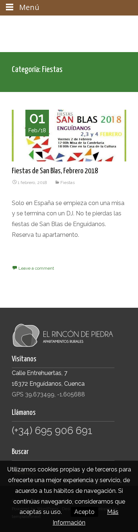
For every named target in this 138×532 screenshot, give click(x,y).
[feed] (72, 24)
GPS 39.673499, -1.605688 (48, 394)
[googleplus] (91, 24)
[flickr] (63, 24)
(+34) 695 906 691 (52, 430)
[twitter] (53, 24)
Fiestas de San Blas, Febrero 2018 (55, 171)
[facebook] (43, 24)
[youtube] (101, 24)
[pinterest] (110, 24)
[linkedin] (120, 24)
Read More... (28, 258)
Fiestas (67, 182)
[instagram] (82, 24)
